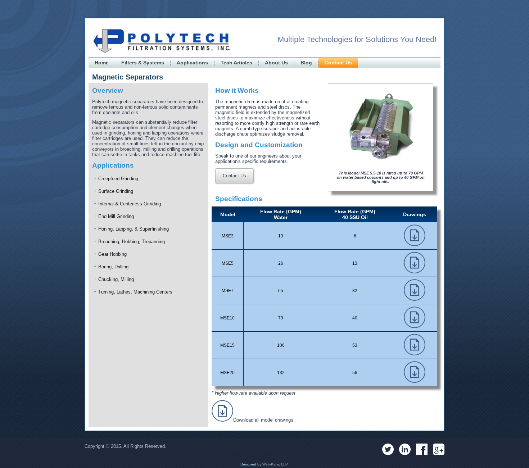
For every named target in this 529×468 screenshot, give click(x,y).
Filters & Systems (142, 62)
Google (438, 449)
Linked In (405, 449)
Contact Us (338, 62)
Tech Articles (236, 62)
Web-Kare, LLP (275, 464)
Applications (192, 62)
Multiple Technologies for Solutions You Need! (357, 39)
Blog (306, 62)
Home (102, 62)
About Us (276, 62)
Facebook (422, 449)
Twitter (388, 449)
